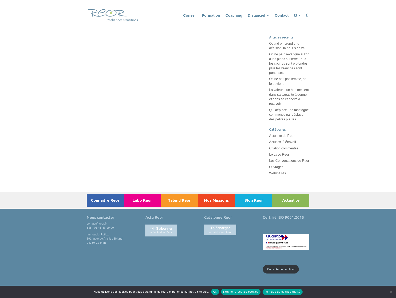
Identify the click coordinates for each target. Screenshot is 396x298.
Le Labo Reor (279, 154)
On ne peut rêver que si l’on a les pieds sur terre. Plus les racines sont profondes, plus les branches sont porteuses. (289, 63)
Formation (211, 15)
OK (215, 291)
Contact (282, 15)
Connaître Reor (105, 200)
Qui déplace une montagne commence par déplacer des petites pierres (289, 114)
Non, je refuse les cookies (240, 291)
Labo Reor (142, 200)
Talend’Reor (179, 200)
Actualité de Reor (282, 135)
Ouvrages (276, 167)
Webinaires (277, 173)
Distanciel (256, 15)
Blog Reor (253, 200)
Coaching (233, 15)
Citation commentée (283, 148)
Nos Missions (216, 200)
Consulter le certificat (281, 269)
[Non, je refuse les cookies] (391, 292)
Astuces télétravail (282, 142)
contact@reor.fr (97, 223)
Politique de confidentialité (283, 291)
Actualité (290, 200)
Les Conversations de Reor (289, 160)
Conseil (190, 15)
